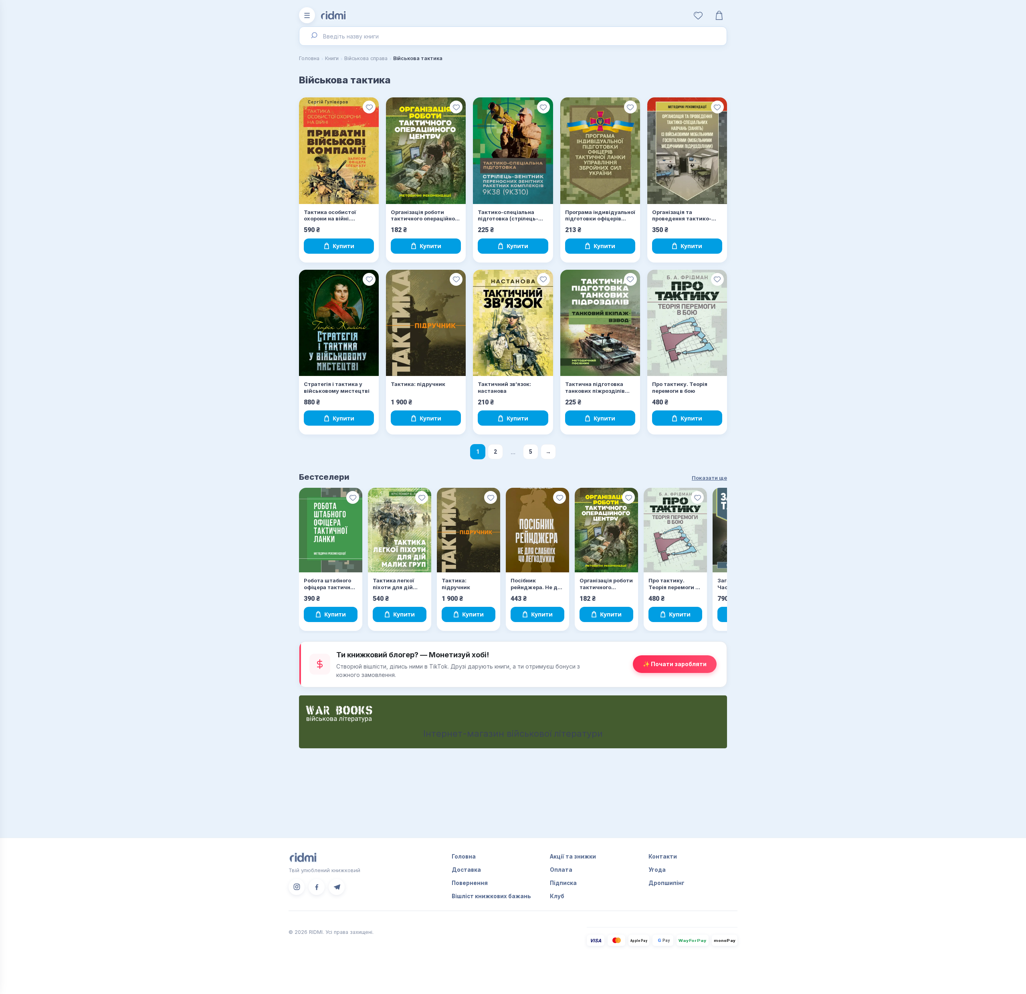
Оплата (561, 870)
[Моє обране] (698, 15)
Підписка (563, 883)
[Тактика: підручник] (426, 323)
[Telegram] (337, 887)
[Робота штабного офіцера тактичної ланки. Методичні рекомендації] (330, 530)
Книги (332, 58)
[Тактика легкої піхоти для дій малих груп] (399, 530)
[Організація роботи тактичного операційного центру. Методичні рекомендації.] (426, 150)
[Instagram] (297, 887)
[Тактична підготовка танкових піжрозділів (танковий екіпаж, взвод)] (600, 323)
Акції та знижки (573, 856)
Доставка (466, 870)
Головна (309, 58)
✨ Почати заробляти (675, 664)
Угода (657, 870)
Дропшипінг (666, 883)
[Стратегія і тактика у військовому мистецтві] (339, 323)
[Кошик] (719, 15)
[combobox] (513, 36)
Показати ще (709, 478)
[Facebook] (317, 887)
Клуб (557, 896)
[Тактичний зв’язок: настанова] (513, 323)
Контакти (662, 856)
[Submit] (313, 36)
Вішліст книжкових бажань (491, 896)
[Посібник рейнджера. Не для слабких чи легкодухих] (537, 530)
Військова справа (366, 58)
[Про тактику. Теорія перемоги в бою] (687, 323)
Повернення (470, 883)
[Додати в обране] (369, 107)
